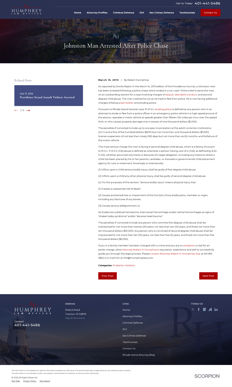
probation (189, 245)
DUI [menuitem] (142, 12)
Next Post (208, 276)
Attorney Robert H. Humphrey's (140, 249)
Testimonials (130, 342)
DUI (125, 329)
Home (126, 310)
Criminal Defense (133, 322)
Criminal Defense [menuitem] (123, 12)
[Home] (26, 9)
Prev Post (107, 276)
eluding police (163, 109)
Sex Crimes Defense (134, 335)
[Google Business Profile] (204, 309)
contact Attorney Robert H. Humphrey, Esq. (175, 253)
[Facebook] (198, 309)
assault (169, 94)
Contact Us (210, 12)
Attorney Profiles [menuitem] (97, 12)
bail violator (127, 102)
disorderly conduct (186, 94)
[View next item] (28, 110)
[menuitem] (16, 381)
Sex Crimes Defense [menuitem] (161, 12)
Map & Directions (75, 318)
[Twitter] (193, 309)
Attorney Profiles (132, 316)
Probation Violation (124, 265)
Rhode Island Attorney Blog (139, 355)
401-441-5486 (207, 3)
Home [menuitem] (77, 12)
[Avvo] (210, 309)
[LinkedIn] (216, 309)
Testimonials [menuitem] (187, 12)
